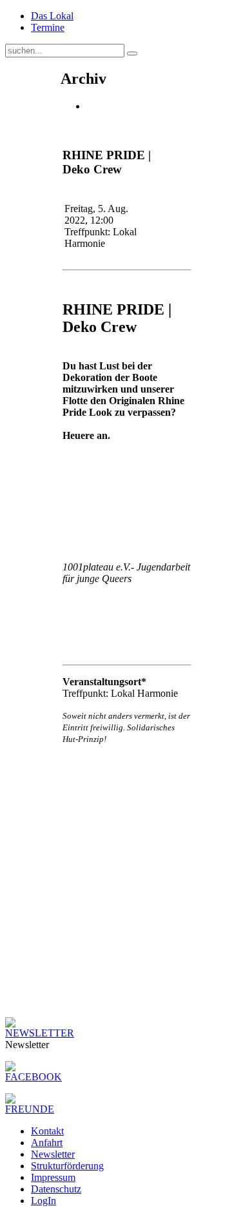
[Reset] (132, 53)
